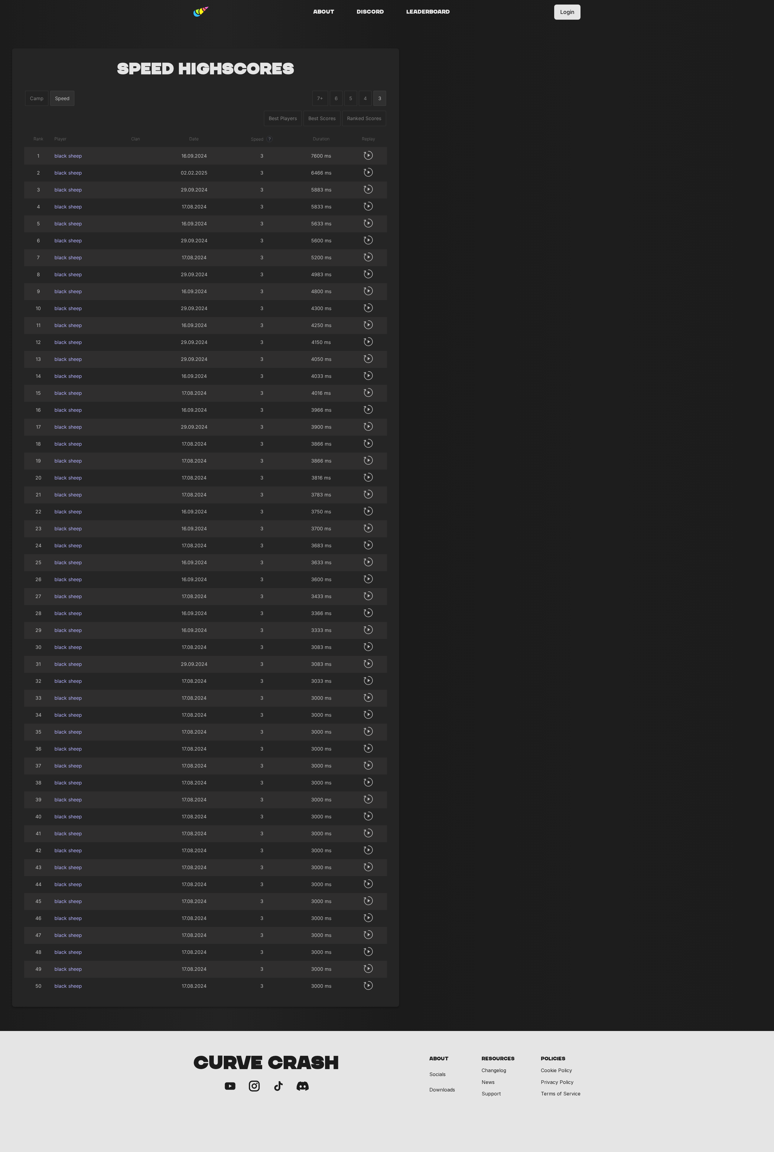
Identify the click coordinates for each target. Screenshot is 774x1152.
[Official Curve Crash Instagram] (254, 1086)
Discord (370, 12)
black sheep (68, 156)
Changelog (494, 1070)
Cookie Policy (556, 1070)
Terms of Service (560, 1093)
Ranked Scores (364, 118)
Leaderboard (428, 12)
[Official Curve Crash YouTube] (230, 1086)
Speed (62, 98)
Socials (437, 1074)
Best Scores (322, 118)
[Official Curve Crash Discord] (303, 1086)
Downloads (442, 1090)
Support (491, 1093)
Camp (37, 98)
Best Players (283, 118)
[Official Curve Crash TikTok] (278, 1086)
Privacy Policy (557, 1082)
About (323, 12)
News (488, 1082)
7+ (320, 98)
